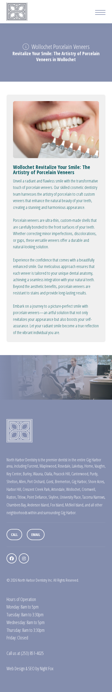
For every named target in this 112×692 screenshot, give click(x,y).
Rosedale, (64, 466)
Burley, (27, 474)
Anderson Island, (38, 505)
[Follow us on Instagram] (24, 558)
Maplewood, (48, 466)
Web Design (16, 668)
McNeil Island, (74, 505)
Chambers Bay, (17, 505)
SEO (31, 668)
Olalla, (48, 474)
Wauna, (38, 474)
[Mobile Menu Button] (100, 13)
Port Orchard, (36, 481)
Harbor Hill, (14, 489)
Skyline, (53, 497)
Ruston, (12, 497)
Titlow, (21, 497)
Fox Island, (57, 505)
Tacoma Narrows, (93, 497)
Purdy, (94, 474)
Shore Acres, (96, 481)
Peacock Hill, (62, 474)
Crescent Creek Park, (37, 489)
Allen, (23, 481)
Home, (89, 466)
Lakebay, (78, 466)
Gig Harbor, (79, 481)
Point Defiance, (37, 497)
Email (35, 534)
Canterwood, (80, 474)
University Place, (71, 497)
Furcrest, (33, 466)
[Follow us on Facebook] (12, 558)
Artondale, (58, 489)
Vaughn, (100, 466)
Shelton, (12, 481)
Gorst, (50, 481)
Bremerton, (63, 481)
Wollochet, (73, 489)
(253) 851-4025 (32, 653)
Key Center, (14, 474)
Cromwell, (89, 489)
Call (14, 534)
